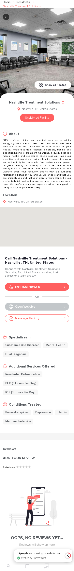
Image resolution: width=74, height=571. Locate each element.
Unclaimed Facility (37, 118)
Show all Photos (55, 85)
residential (24, 2)
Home (7, 2)
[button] (6, 17)
